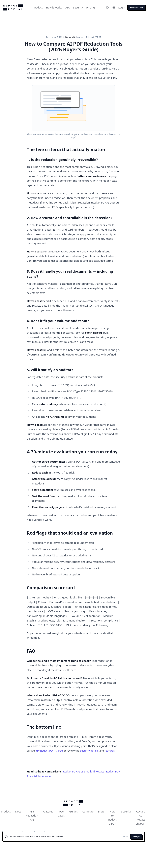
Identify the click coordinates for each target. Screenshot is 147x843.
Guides (73, 811)
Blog (101, 811)
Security (78, 7)
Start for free (136, 7)
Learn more (57, 836)
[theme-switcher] (107, 7)
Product (6, 811)
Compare (87, 811)
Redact (38, 7)
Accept (136, 836)
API (67, 7)
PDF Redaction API (32, 815)
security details (89, 750)
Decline (125, 837)
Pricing (90, 7)
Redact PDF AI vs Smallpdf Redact (83, 771)
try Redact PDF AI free (49, 750)
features (110, 750)
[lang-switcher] (114, 7)
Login (121, 7)
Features (48, 811)
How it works (54, 7)
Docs (18, 811)
